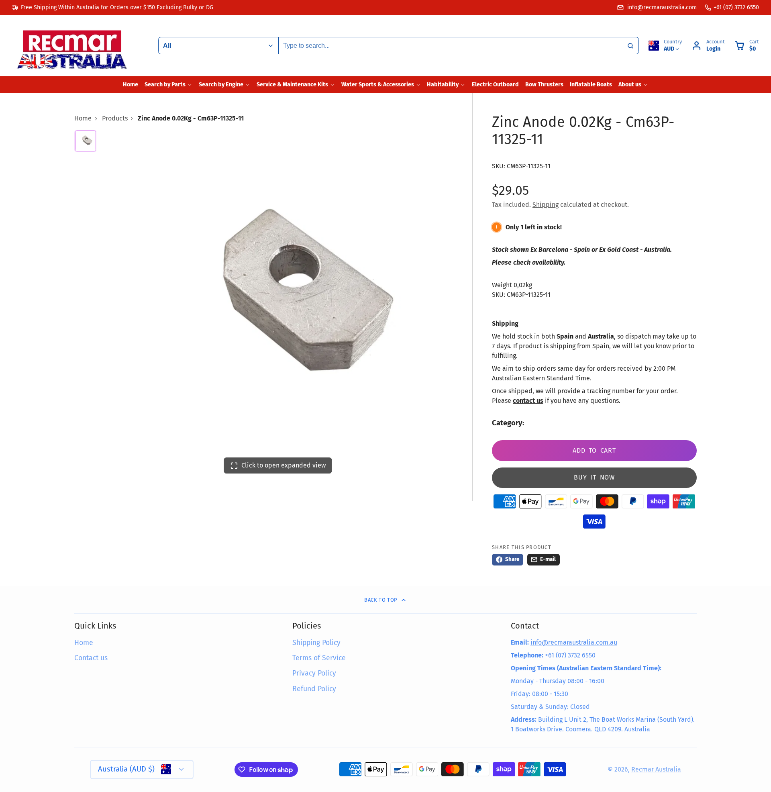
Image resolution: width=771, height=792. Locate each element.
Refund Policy (314, 689)
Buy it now (594, 477)
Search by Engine (221, 84)
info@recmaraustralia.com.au (573, 642)
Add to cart (594, 450)
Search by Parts (165, 84)
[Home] (72, 45)
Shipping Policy (316, 643)
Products (115, 118)
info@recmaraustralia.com (661, 7)
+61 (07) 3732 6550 (736, 7)
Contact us (91, 658)
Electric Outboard (495, 84)
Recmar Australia (656, 769)
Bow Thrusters (544, 84)
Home (130, 84)
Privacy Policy (314, 673)
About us (629, 84)
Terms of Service (319, 658)
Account (708, 45)
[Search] (630, 45)
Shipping (545, 204)
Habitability (443, 84)
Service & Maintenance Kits (292, 84)
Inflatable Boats (591, 84)
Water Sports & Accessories (377, 84)
